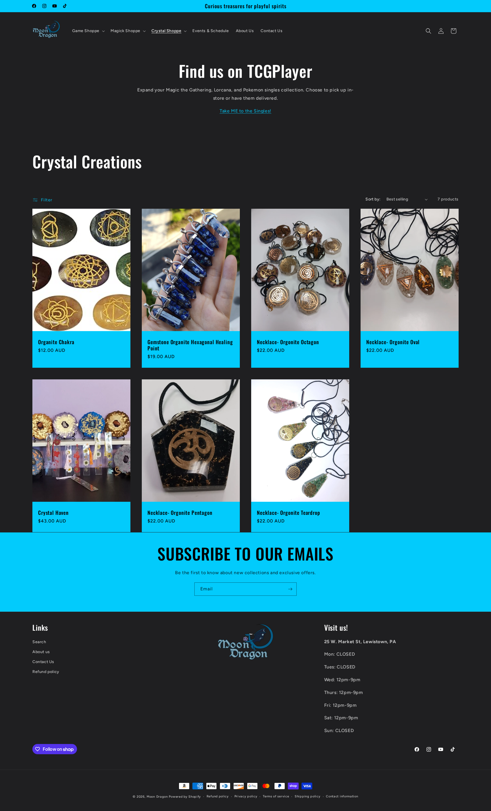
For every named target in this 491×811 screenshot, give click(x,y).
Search (39, 641)
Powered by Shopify (185, 797)
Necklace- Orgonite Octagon (288, 342)
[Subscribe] (290, 589)
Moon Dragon (158, 797)
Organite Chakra (56, 342)
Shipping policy (308, 796)
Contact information (342, 796)
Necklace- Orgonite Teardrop (288, 512)
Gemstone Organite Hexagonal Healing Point (190, 345)
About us (41, 651)
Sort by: (372, 199)
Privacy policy (245, 796)
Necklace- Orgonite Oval (393, 342)
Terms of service (276, 796)
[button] (88, 31)
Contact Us (43, 661)
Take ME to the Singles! (245, 111)
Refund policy (45, 672)
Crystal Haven (53, 512)
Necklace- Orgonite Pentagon (180, 512)
